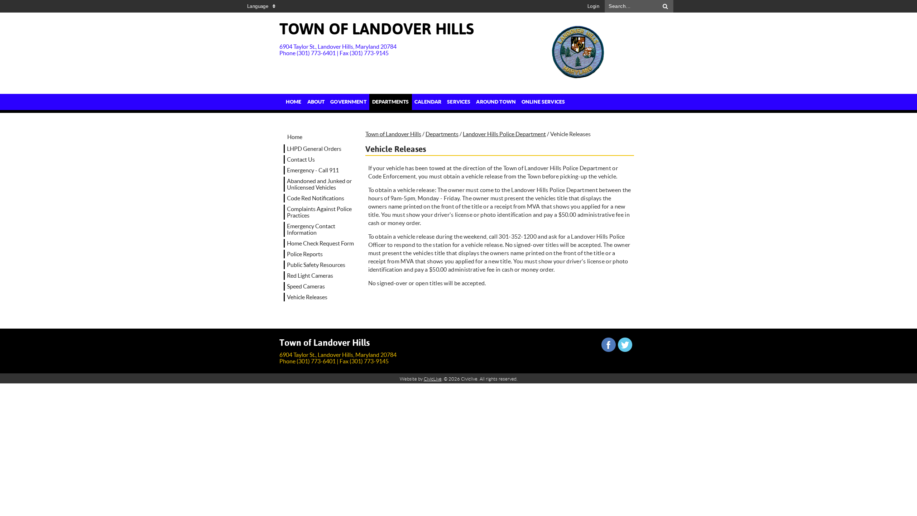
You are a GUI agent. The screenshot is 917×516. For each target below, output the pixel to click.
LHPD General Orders (314, 148)
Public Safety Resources (316, 265)
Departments (442, 134)
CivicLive (433, 379)
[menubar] (425, 102)
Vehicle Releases (307, 297)
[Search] (665, 6)
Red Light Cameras (310, 275)
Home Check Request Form (320, 243)
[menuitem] (293, 102)
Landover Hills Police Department (504, 134)
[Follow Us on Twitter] (625, 345)
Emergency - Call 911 (313, 170)
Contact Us (301, 159)
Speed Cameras (306, 286)
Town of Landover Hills (393, 134)
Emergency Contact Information (311, 229)
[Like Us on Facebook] (608, 345)
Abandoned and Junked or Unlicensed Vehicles (319, 184)
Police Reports (305, 254)
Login (593, 6)
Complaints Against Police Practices (319, 212)
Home (294, 137)
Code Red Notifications (315, 198)
